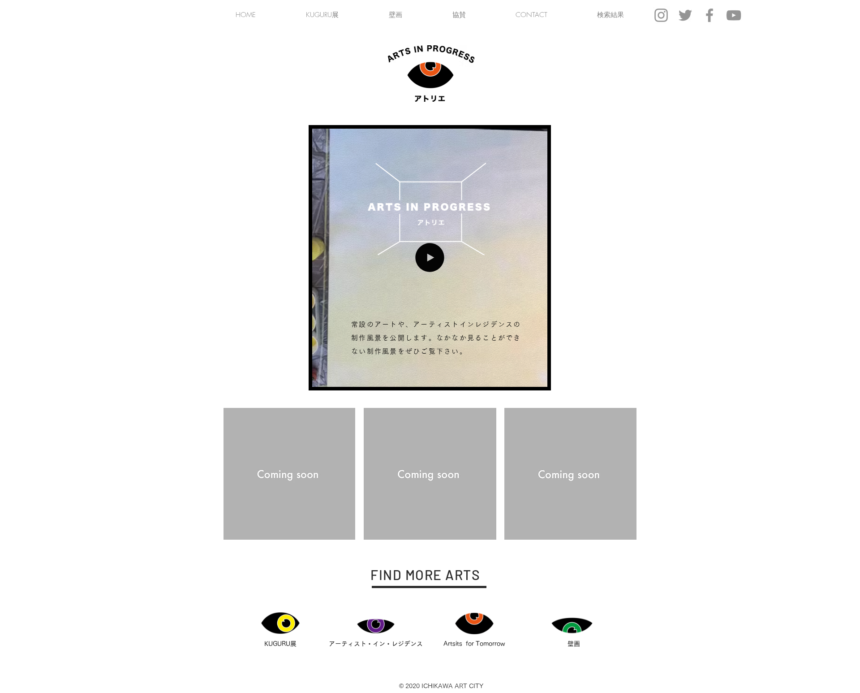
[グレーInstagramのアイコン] (661, 15)
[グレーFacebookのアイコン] (709, 15)
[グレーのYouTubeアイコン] (734, 15)
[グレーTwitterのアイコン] (685, 15)
